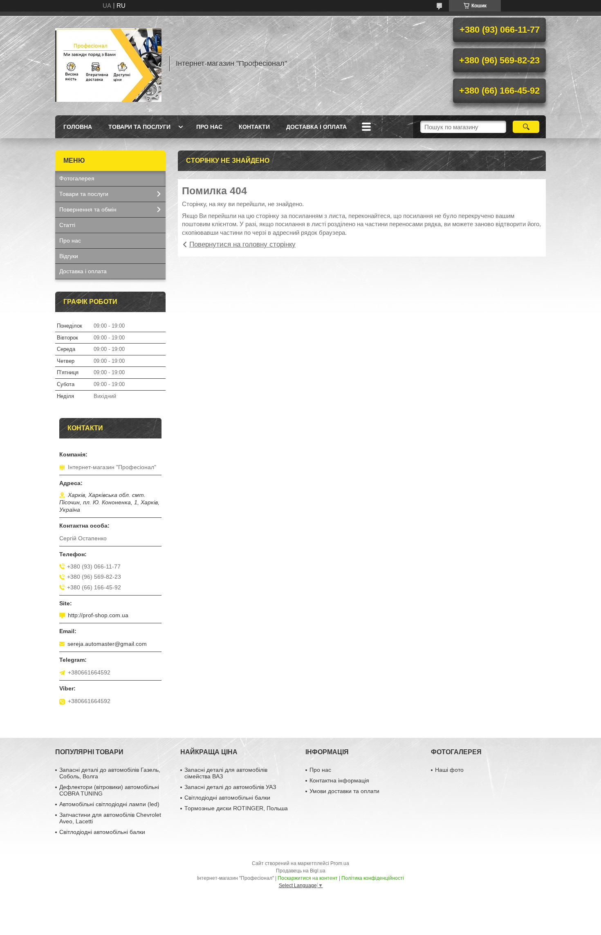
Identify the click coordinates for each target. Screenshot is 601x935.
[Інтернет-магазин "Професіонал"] (108, 63)
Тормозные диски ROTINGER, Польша (236, 808)
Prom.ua (339, 863)
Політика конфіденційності (372, 878)
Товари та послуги (139, 127)
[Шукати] (526, 127)
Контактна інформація (339, 780)
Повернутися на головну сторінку (242, 244)
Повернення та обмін (88, 209)
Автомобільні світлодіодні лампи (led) (109, 804)
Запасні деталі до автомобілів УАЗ (230, 787)
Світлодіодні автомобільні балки (102, 832)
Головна (77, 127)
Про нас (209, 127)
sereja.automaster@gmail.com (107, 644)
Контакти (254, 127)
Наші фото (449, 769)
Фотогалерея (76, 178)
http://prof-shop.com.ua (98, 615)
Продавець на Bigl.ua (300, 871)
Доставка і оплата (316, 127)
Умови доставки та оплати (344, 791)
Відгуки (68, 256)
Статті (67, 225)
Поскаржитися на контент (308, 878)
